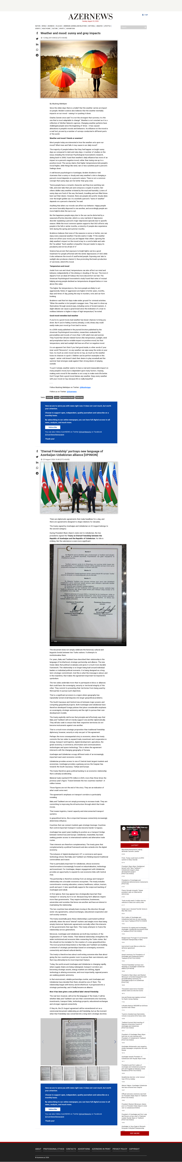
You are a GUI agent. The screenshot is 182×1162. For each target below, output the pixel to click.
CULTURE (55, 28)
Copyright (134, 1149)
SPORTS (62, 28)
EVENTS (37, 28)
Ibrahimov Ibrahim (67, 397)
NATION (37, 26)
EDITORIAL (91, 26)
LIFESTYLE (107, 26)
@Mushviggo (85, 387)
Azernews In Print (101, 1149)
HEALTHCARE (46, 28)
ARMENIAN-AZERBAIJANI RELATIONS (75, 26)
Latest (134, 845)
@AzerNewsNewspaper (54, 435)
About (38, 1149)
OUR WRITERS (70, 28)
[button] (37, 33)
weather (49, 397)
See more (135, 1133)
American (79, 397)
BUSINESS (51, 26)
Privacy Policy (120, 1149)
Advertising (84, 1149)
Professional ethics (53, 1149)
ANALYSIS (99, 26)
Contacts (71, 1149)
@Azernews (72, 392)
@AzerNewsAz (85, 432)
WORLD (44, 26)
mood (57, 397)
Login (146, 15)
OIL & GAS (59, 26)
